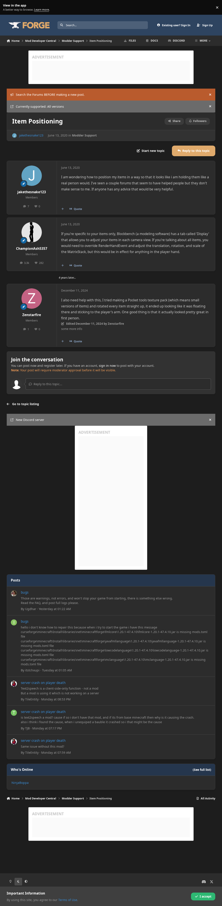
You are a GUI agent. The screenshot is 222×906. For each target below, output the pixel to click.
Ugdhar (30, 609)
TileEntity (32, 699)
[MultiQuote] (62, 209)
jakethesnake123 (31, 135)
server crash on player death (43, 682)
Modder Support (84, 135)
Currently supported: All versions (40, 106)
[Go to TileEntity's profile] (14, 684)
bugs (24, 592)
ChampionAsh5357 (31, 248)
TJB (27, 728)
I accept (205, 896)
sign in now (107, 366)
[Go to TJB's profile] (14, 713)
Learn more (8, 7)
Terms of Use (67, 900)
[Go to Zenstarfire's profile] (31, 298)
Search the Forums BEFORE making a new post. (50, 95)
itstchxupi (32, 670)
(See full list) (202, 770)
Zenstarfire (31, 315)
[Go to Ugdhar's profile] (14, 593)
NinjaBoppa (20, 783)
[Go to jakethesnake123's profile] (14, 135)
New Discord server (30, 420)
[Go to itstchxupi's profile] (14, 622)
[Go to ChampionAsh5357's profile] (31, 232)
